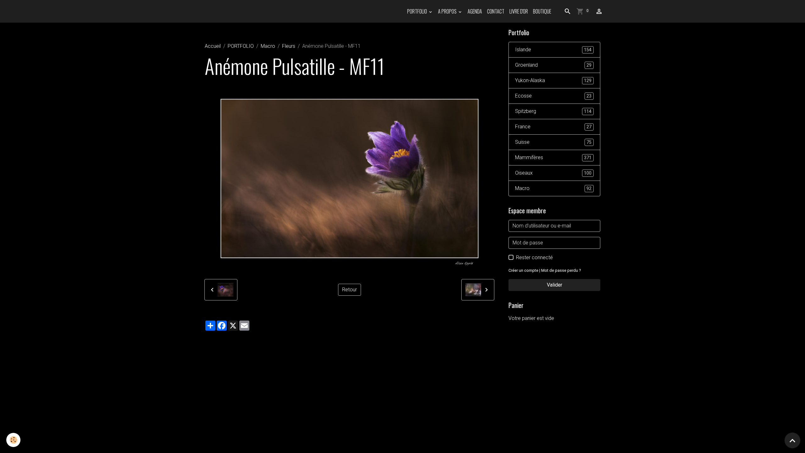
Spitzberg (553, 111)
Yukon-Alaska (553, 80)
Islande (553, 50)
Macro (268, 46)
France (553, 127)
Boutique (542, 11)
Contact (495, 11)
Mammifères (553, 157)
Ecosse (553, 96)
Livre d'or (518, 11)
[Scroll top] (792, 440)
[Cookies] (13, 440)
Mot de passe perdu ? (561, 270)
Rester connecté (534, 257)
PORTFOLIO (417, 11)
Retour (349, 290)
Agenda (475, 11)
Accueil (213, 46)
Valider (554, 285)
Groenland (553, 65)
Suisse (553, 142)
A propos (448, 11)
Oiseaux (553, 173)
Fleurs (288, 46)
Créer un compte (523, 270)
